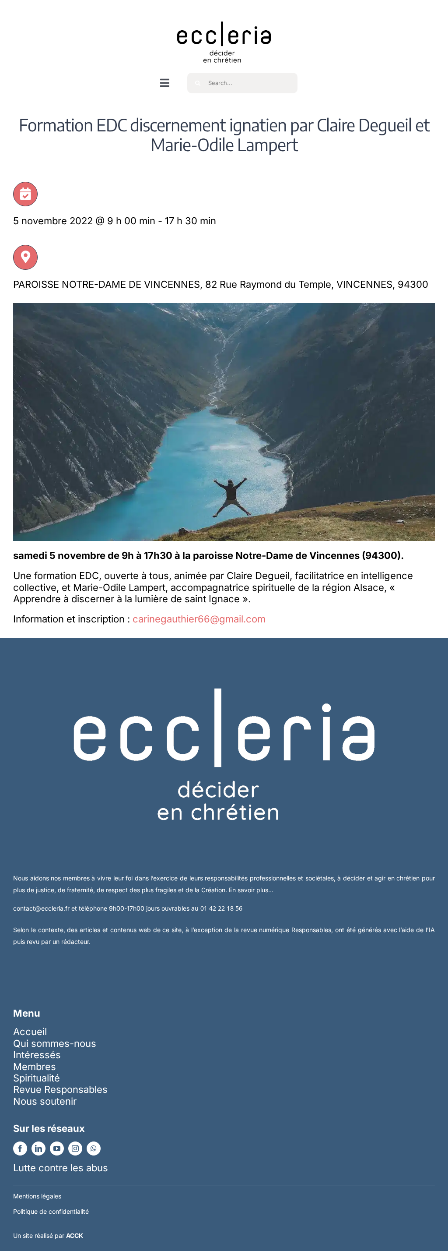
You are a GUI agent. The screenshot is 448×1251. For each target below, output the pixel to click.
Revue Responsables (60, 1089)
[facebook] (20, 1148)
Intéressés (37, 1054)
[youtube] (57, 1148)
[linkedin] (39, 1148)
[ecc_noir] (224, 13)
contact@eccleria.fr (42, 908)
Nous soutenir (45, 1101)
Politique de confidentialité (51, 1211)
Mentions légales (37, 1196)
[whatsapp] (94, 1148)
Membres (34, 1066)
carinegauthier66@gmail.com (199, 619)
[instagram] (75, 1148)
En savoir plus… (251, 890)
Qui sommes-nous (54, 1043)
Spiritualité (36, 1078)
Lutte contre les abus (60, 1167)
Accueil (30, 1031)
